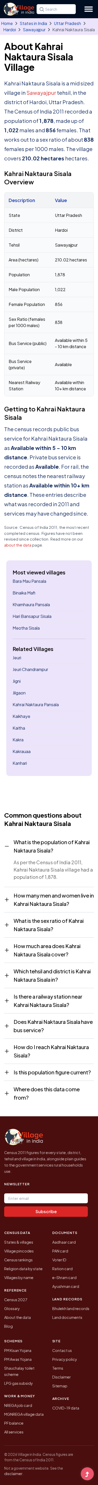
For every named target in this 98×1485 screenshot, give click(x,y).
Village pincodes (19, 1251)
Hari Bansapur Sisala (32, 616)
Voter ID (59, 1259)
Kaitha (19, 728)
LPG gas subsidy (18, 1383)
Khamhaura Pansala (31, 604)
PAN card (60, 1251)
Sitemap (59, 1385)
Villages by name (18, 1277)
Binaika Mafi (24, 593)
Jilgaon (19, 692)
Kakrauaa (22, 751)
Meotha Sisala (26, 628)
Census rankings (18, 1259)
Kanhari (20, 763)
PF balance (14, 1423)
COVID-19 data (65, 1408)
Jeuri (17, 657)
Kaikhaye (21, 716)
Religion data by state (23, 1268)
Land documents (67, 1317)
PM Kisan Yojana (17, 1350)
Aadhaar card (64, 1242)
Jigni (17, 681)
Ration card (62, 1268)
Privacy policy (64, 1359)
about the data (17, 544)
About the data (17, 1317)
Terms (57, 1368)
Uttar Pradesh (67, 23)
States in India (33, 23)
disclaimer (13, 1473)
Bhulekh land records (70, 1308)
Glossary (12, 1308)
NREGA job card (18, 1405)
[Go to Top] (87, 1474)
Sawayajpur (34, 29)
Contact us (62, 1350)
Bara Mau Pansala (29, 581)
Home (7, 23)
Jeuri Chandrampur (30, 669)
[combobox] (56, 9)
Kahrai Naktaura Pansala (36, 704)
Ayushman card (65, 1286)
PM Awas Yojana (18, 1359)
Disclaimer (61, 1377)
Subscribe (46, 1211)
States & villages (18, 1242)
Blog (8, 1326)
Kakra (18, 739)
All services (14, 1432)
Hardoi (9, 29)
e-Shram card (64, 1277)
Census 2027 (15, 1299)
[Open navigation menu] (88, 9)
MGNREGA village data (24, 1414)
